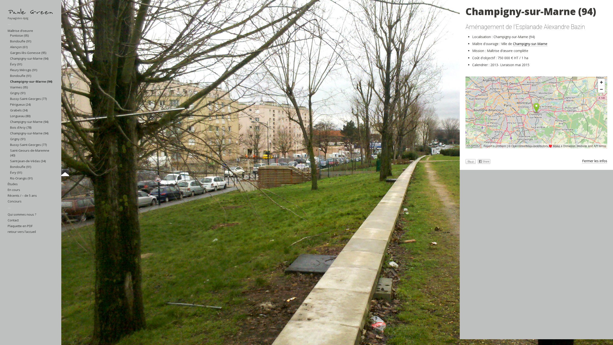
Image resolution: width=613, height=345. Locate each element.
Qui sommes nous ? (22, 214)
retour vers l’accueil (22, 232)
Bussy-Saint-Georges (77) (28, 99)
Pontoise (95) (19, 35)
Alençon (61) (19, 47)
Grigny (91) (17, 93)
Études (13, 184)
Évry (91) (16, 64)
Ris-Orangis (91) (21, 178)
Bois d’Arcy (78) (20, 127)
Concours (15, 201)
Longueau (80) (20, 116)
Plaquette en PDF (20, 226)
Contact (13, 220)
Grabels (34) (19, 110)
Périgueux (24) (20, 104)
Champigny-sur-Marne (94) (29, 58)
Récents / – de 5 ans (22, 195)
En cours (14, 190)
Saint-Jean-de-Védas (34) (28, 161)
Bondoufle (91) (20, 41)
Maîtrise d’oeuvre (20, 31)
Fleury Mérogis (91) (23, 70)
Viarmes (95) (19, 87)
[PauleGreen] (31, 12)
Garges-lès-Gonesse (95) (28, 53)
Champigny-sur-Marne (530, 43)
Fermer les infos (594, 161)
